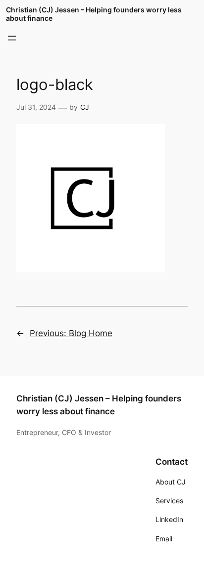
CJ (84, 107)
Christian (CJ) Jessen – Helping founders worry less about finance (94, 13)
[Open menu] (12, 38)
